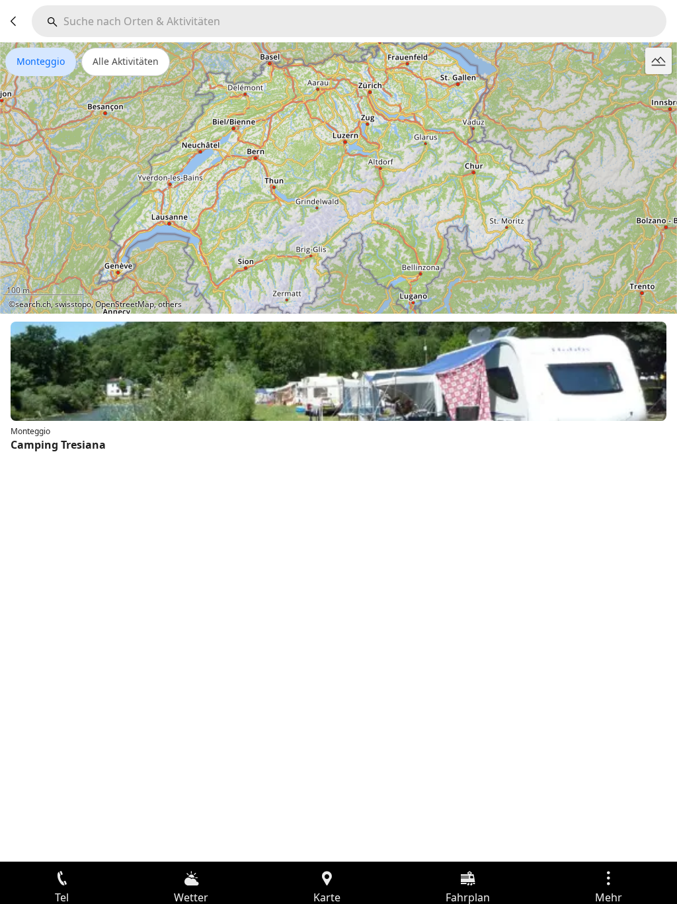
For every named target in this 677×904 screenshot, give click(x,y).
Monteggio (41, 61)
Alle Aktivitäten (126, 61)
